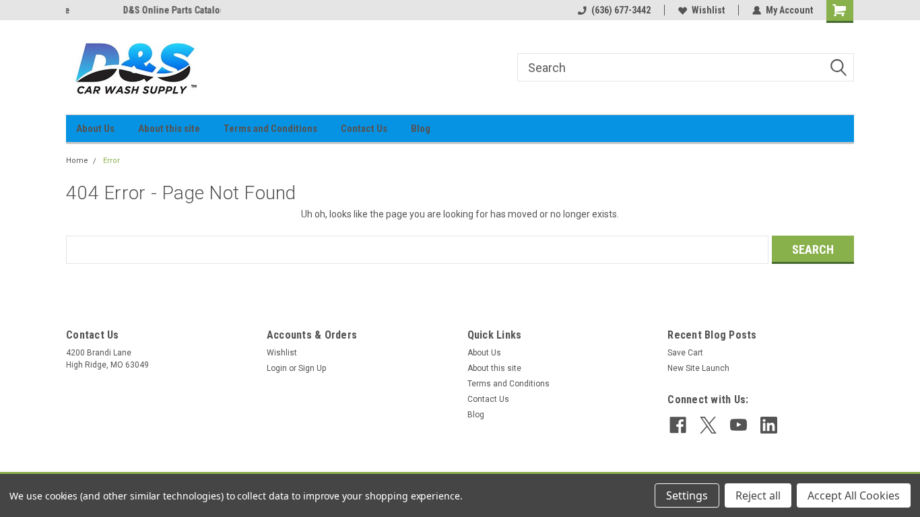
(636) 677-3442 (621, 10)
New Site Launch (698, 368)
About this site (169, 129)
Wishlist (708, 10)
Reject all (758, 495)
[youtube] (738, 425)
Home (77, 160)
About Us (95, 129)
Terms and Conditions (270, 129)
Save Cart (685, 352)
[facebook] (677, 425)
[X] (708, 425)
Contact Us (364, 129)
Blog (420, 129)
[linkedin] (768, 425)
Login (277, 368)
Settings (687, 495)
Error (111, 160)
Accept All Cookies (854, 495)
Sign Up (312, 368)
